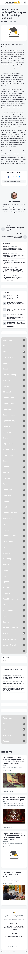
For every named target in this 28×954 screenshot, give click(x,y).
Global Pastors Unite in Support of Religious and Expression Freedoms (12, 248)
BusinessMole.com (16, 946)
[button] (2, 2)
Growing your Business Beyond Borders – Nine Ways (12, 874)
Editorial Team (12, 927)
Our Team (19, 927)
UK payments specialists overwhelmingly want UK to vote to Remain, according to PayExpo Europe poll (14, 760)
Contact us (14, 929)
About (23, 927)
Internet (9, 669)
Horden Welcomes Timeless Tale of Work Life (14, 263)
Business (5, 669)
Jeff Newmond (14, 202)
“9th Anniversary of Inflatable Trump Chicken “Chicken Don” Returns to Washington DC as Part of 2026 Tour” (13, 271)
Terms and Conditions (17, 926)
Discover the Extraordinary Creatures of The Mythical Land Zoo (13, 256)
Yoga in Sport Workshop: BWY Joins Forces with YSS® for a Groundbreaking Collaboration (14, 836)
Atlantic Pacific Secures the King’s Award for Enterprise (14, 799)
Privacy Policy (8, 926)
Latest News (14, 669)
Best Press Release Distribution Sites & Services (14, 937)
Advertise (6, 927)
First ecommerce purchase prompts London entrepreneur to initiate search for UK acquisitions (13, 279)
